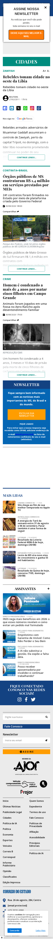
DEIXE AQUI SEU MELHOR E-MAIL (26, 35)
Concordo (14, 930)
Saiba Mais (41, 930)
